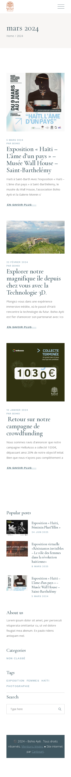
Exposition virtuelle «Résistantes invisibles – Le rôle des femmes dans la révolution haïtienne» (48, 553)
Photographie (18, 686)
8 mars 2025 (40, 566)
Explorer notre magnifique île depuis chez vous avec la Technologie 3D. (33, 281)
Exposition (15, 680)
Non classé (15, 658)
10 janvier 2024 (17, 410)
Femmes (33, 680)
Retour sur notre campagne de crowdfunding (28, 426)
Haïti (45, 680)
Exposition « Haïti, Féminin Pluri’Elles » (46, 525)
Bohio (16, 143)
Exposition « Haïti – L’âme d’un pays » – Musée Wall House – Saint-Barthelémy (32, 159)
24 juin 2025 (40, 532)
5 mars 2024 (14, 140)
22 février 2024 (17, 262)
